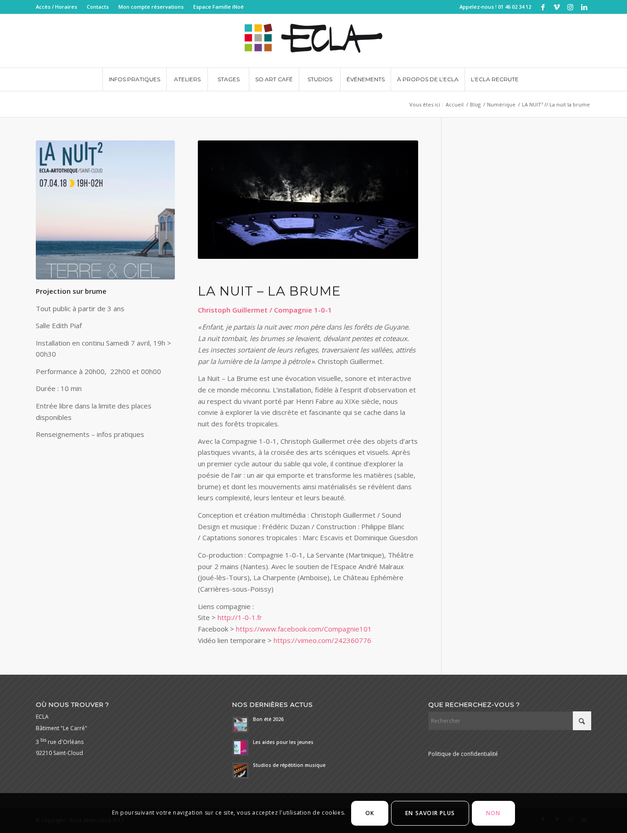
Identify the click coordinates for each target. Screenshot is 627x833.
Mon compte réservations (151, 6)
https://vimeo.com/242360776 (322, 640)
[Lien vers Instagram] (570, 7)
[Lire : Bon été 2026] (240, 724)
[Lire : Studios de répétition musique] (240, 770)
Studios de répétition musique (289, 765)
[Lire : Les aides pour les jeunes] (240, 747)
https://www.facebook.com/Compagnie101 (304, 628)
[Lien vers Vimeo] (556, 7)
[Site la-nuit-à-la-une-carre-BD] (105, 210)
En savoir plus (430, 813)
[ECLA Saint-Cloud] (313, 40)
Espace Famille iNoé (218, 6)
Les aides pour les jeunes (283, 742)
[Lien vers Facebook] (542, 7)
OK (369, 813)
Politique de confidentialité (463, 754)
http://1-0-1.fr (240, 617)
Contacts (98, 6)
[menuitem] (59, 7)
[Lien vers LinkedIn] (584, 7)
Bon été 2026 (268, 719)
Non (493, 813)
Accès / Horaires (56, 6)
